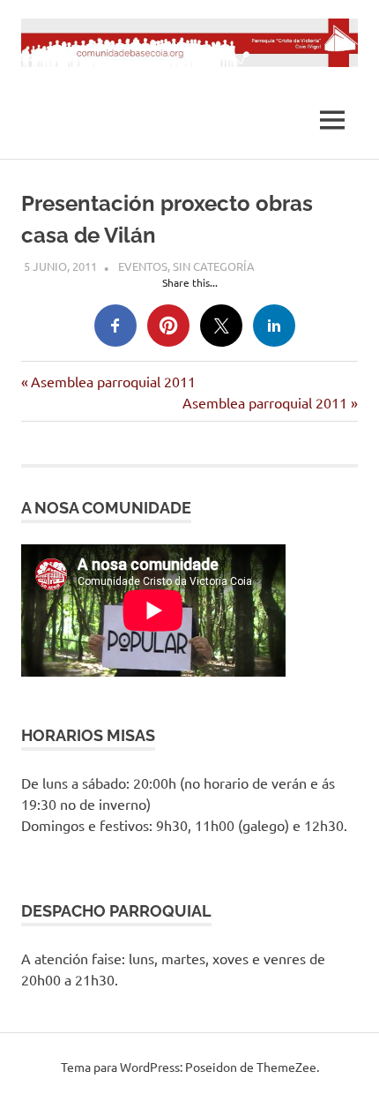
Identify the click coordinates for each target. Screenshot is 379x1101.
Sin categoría (214, 265)
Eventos (142, 265)
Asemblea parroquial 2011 (113, 381)
